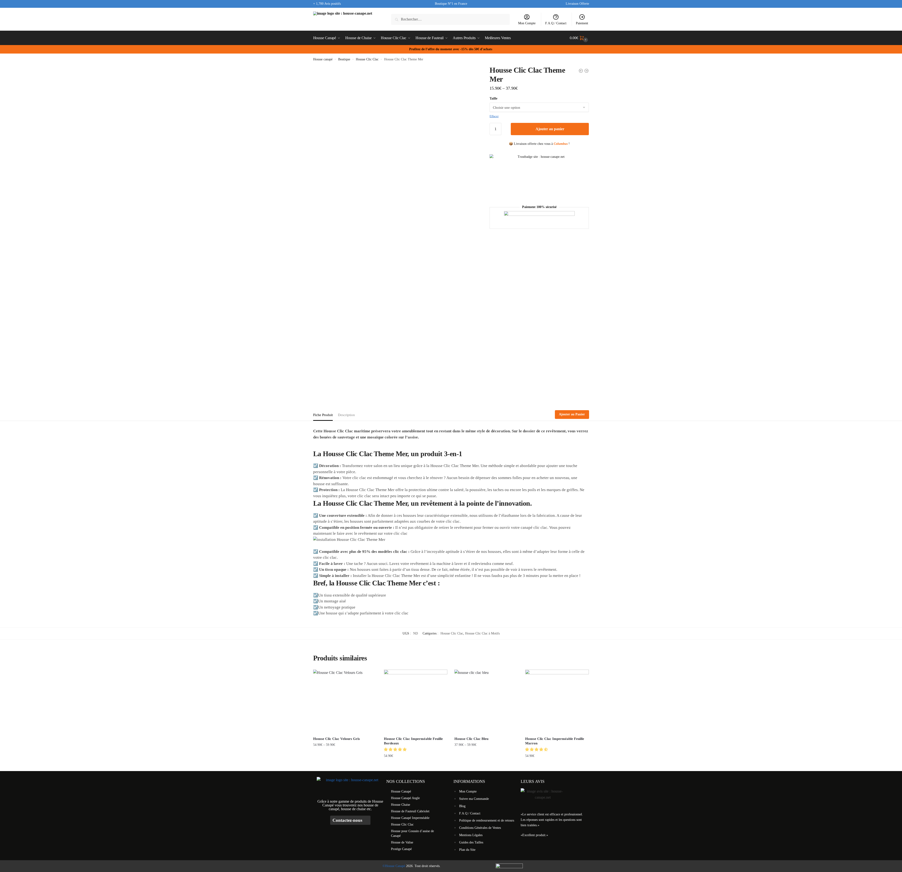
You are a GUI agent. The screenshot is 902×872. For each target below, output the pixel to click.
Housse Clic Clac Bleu (471, 739)
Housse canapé (323, 59)
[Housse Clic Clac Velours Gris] (345, 701)
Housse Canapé (401, 791)
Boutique (344, 59)
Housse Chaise (400, 804)
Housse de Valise (402, 842)
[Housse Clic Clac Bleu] (486, 701)
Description (346, 415)
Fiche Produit (323, 415)
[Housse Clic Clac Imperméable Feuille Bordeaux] (416, 701)
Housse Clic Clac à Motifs (482, 633)
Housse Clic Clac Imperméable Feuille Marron (554, 741)
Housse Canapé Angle (405, 798)
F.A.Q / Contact (555, 23)
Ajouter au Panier (572, 414)
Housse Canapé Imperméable (410, 818)
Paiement (582, 23)
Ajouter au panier (550, 129)
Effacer (494, 116)
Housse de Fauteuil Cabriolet (410, 811)
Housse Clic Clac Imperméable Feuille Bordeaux (413, 741)
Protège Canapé (401, 849)
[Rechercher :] (450, 19)
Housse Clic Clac (367, 59)
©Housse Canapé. (394, 866)
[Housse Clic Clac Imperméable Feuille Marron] (557, 701)
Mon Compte (527, 23)
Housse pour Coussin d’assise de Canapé (412, 833)
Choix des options (344, 765)
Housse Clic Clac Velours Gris (336, 739)
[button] (395, 749)
